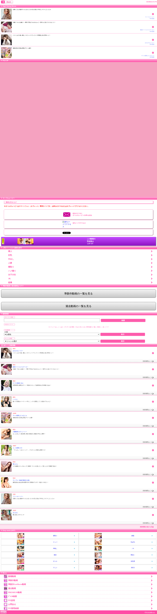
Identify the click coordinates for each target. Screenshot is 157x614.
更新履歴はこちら (148, 361)
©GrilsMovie (150, 612)
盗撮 (10, 282)
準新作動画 (13, 580)
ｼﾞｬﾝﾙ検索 (12, 596)
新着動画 (12, 576)
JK (9, 279)
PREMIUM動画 (15, 592)
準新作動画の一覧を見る (78, 293)
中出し (11, 259)
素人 (10, 251)
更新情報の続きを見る (147, 527)
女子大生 (12, 275)
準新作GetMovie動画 (17, 584)
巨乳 (10, 255)
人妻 (10, 263)
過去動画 (12, 588)
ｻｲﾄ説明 (11, 600)
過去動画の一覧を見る (79, 306)
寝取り (11, 267)
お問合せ (12, 604)
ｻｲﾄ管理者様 (13, 608)
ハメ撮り (12, 271)
